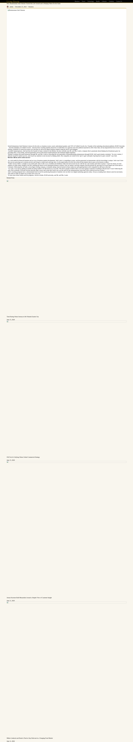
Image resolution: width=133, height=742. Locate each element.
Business (77, 1)
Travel (83, 1)
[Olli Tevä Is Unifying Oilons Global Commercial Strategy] (66, 388)
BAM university (48, 175)
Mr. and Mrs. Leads (62, 175)
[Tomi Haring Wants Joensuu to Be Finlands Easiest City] (66, 248)
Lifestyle (104, 1)
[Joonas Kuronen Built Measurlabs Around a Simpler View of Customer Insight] (66, 529)
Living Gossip (13, 1)
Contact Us (119, 1)
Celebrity (111, 1)
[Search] (125, 1)
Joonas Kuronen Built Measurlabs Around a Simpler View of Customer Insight (29, 597)
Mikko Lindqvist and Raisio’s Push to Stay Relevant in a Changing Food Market (30, 738)
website (41, 175)
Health (98, 1)
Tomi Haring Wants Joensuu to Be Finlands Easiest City (23, 316)
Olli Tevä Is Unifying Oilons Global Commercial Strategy (23, 457)
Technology (90, 1)
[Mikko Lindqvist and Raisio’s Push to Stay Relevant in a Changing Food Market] (66, 669)
